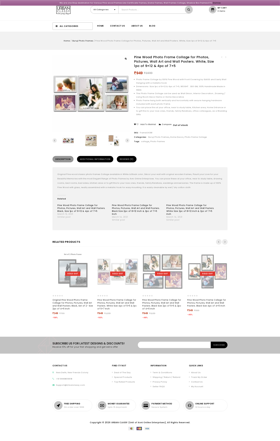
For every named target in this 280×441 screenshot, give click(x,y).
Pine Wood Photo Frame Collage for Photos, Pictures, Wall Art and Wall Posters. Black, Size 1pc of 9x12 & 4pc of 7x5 (225, 57)
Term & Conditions (162, 372)
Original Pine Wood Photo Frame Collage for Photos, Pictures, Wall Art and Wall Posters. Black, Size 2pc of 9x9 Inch (221, 57)
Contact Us (117, 25)
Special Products (123, 377)
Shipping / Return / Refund (166, 377)
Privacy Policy (160, 381)
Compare (167, 124)
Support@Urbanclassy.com (70, 385)
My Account (197, 386)
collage (145, 141)
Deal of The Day (122, 372)
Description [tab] (63, 159)
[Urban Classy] (63, 10)
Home (100, 25)
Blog (152, 25)
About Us (137, 25)
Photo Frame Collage (196, 137)
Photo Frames (157, 141)
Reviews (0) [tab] (127, 159)
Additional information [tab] (95, 159)
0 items (221, 11)
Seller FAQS (159, 386)
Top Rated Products (124, 381)
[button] (126, 59)
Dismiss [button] (217, 2)
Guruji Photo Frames (82, 40)
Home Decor (176, 137)
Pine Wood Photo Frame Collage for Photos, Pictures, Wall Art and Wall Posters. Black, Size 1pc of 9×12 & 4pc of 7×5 (81, 208)
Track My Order (199, 377)
